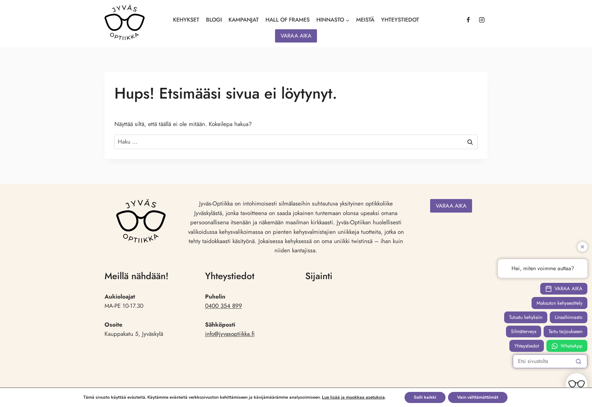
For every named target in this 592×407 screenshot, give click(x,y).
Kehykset (186, 20)
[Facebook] (468, 20)
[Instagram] (481, 20)
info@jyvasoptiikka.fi (230, 334)
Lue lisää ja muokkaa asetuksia (353, 397)
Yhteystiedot (400, 20)
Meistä (365, 20)
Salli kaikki (425, 397)
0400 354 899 (223, 306)
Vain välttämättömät (477, 397)
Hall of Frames (287, 20)
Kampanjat (243, 20)
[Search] (578, 361)
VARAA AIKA (296, 36)
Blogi (214, 20)
